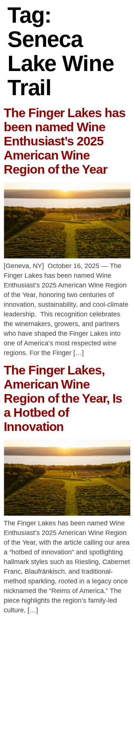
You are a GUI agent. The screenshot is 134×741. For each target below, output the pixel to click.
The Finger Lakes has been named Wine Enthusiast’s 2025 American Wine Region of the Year (64, 141)
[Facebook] (56, 720)
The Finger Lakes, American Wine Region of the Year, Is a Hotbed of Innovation (63, 398)
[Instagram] (77, 720)
